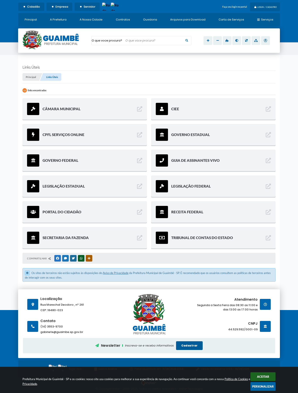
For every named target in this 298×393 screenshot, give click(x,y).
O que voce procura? (107, 40)
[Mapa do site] (256, 40)
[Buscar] (186, 40)
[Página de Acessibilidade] (265, 40)
